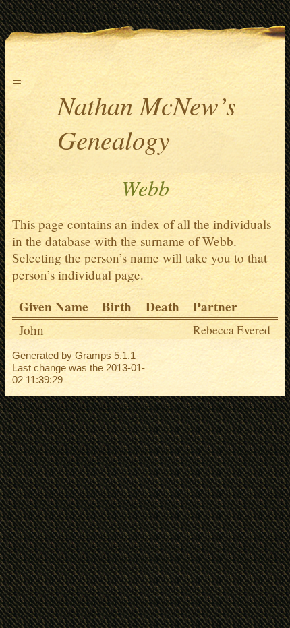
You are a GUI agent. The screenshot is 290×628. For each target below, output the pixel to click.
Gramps (93, 355)
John (31, 329)
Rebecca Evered (231, 330)
